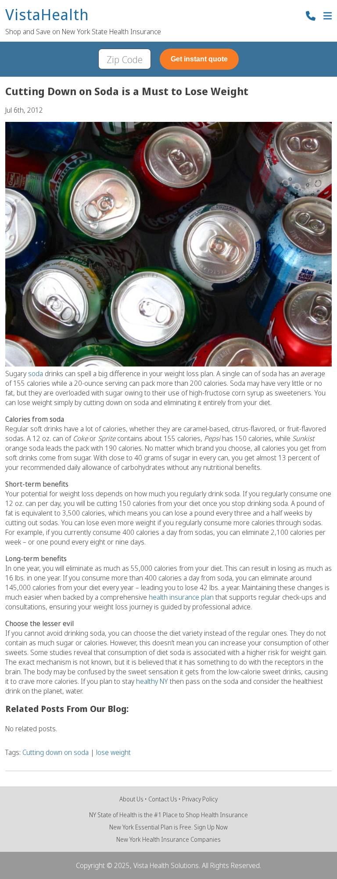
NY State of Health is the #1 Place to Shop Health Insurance (168, 815)
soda (36, 373)
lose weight (113, 752)
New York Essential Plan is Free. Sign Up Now (168, 827)
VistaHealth (47, 15)
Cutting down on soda (55, 752)
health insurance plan (181, 597)
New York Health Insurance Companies (168, 839)
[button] (327, 17)
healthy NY (152, 681)
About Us (131, 799)
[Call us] (310, 17)
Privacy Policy (200, 799)
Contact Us (162, 799)
